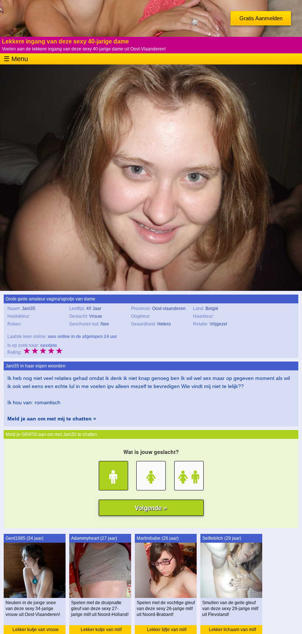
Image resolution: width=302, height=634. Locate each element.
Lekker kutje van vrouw (36, 629)
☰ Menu (16, 59)
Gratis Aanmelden (260, 18)
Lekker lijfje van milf (166, 629)
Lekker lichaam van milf (232, 629)
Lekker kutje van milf (101, 629)
